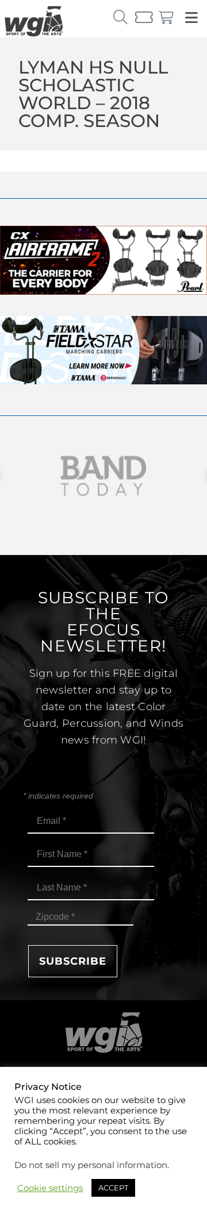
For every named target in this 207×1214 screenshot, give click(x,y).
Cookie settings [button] (50, 1188)
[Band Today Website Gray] (103, 476)
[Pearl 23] (103, 291)
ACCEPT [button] (113, 1187)
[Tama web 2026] (103, 381)
